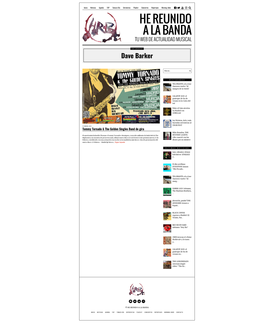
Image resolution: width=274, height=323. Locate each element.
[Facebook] (175, 8)
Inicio (93, 312)
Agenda (107, 312)
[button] (189, 71)
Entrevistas (130, 312)
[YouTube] (182, 8)
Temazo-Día (120, 312)
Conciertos (148, 312)
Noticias (100, 312)
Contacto (179, 312)
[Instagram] (186, 8)
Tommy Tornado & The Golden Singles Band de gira (113, 129)
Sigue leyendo (120, 142)
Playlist (139, 312)
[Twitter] (179, 8)
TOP (113, 312)
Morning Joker (169, 312)
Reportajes (158, 312)
